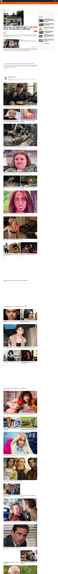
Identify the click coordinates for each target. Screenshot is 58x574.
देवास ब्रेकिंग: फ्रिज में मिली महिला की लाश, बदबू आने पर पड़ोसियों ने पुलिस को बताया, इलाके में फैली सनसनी (20, 63)
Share (36, 31)
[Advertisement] (27, 6)
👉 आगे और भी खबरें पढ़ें (46, 43)
